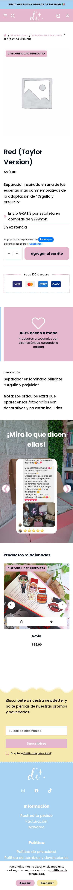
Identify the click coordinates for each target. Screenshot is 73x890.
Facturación (36, 821)
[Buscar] (13, 16)
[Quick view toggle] (51, 621)
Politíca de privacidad (37, 753)
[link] (36, 496)
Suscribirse (36, 743)
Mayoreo (37, 827)
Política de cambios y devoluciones (36, 857)
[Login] (67, 16)
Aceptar (25, 883)
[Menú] (5, 15)
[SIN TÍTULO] (5, 35)
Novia (36, 636)
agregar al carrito (47, 253)
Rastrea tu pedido (36, 815)
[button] (6, 488)
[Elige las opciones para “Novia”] (22, 621)
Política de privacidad (36, 851)
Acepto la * (31, 753)
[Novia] (36, 596)
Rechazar (47, 883)
